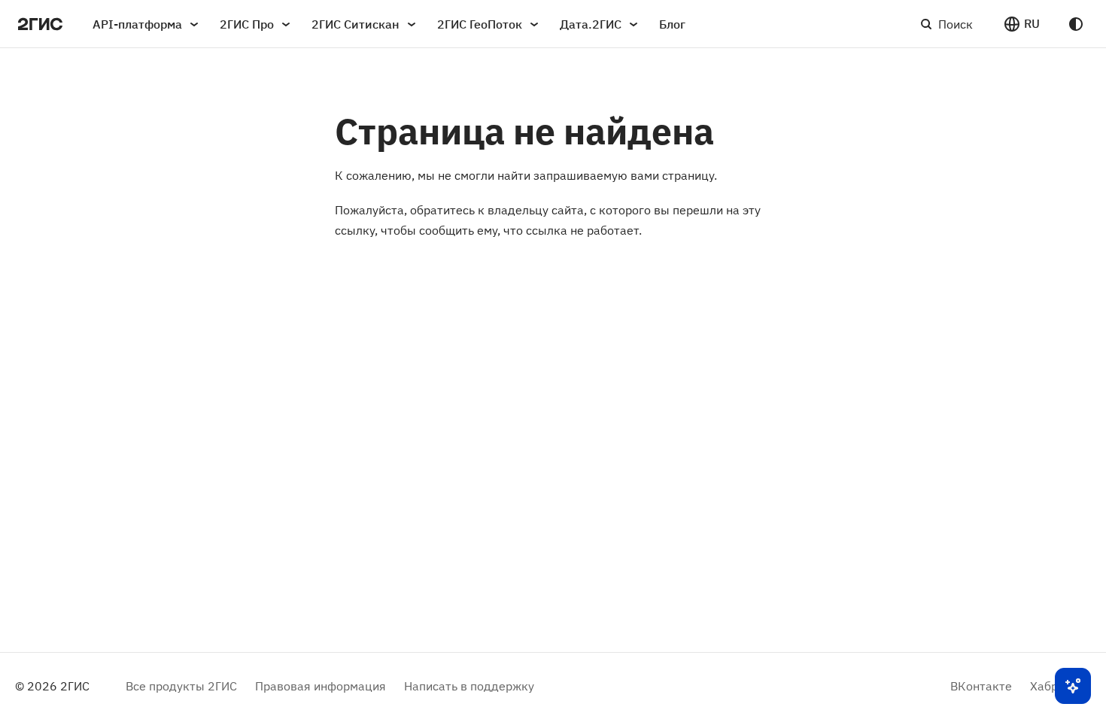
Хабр (1044, 685)
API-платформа (137, 24)
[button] (1021, 24)
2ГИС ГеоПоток (479, 24)
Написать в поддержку (469, 685)
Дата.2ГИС (590, 24)
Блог (672, 24)
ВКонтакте (981, 685)
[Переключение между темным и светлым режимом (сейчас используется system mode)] (1076, 24)
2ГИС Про (247, 24)
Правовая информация (320, 685)
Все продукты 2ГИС (181, 685)
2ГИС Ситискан (355, 24)
